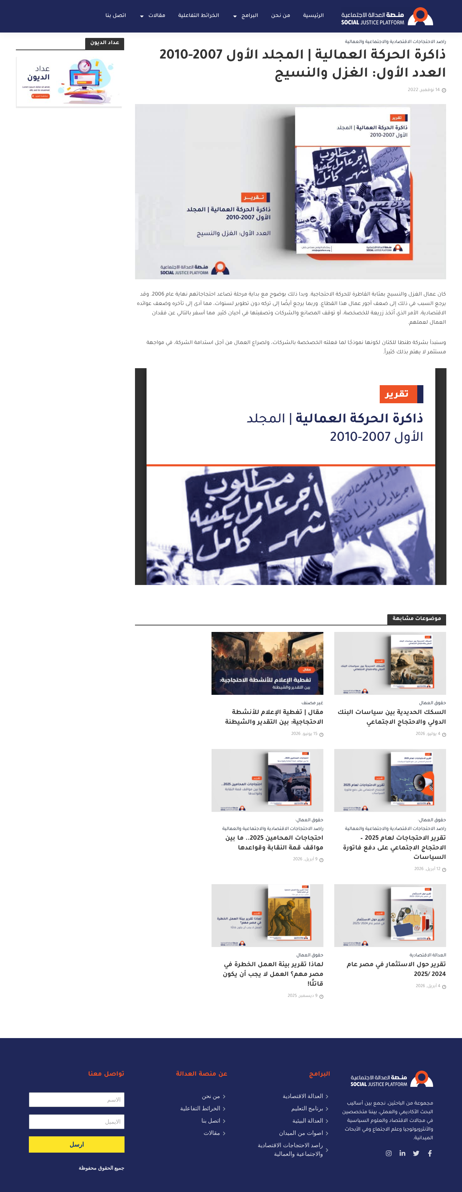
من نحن (280, 16)
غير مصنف (312, 703)
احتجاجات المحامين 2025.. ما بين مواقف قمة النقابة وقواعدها (274, 843)
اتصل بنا (115, 16)
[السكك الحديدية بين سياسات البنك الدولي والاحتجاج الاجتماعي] (390, 664)
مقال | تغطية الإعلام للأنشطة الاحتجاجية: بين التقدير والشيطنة (274, 718)
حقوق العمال (432, 703)
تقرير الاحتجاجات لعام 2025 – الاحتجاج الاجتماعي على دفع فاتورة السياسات (394, 848)
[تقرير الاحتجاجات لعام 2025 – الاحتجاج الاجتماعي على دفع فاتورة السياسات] (390, 781)
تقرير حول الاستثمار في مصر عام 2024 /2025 (396, 970)
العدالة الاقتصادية (428, 955)
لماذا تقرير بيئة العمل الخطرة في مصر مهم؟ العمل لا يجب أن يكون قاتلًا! (273, 975)
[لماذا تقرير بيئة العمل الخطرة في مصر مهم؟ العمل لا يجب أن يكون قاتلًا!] (267, 916)
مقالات (156, 16)
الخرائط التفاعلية (198, 16)
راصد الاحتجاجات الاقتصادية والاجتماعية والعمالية (395, 42)
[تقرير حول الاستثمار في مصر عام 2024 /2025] (390, 916)
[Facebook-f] (430, 1153)
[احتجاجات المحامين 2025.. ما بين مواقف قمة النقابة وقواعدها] (267, 781)
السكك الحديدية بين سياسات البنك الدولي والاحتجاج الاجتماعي (391, 718)
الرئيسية (313, 16)
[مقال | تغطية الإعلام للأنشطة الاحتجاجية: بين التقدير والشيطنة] (267, 664)
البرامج (249, 16)
